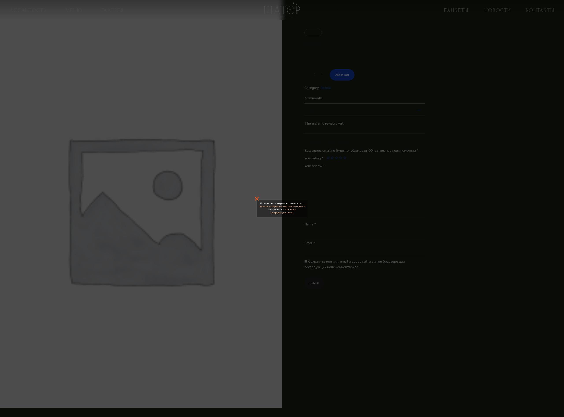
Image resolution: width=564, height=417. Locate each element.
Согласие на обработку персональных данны (282, 206)
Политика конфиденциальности (283, 211)
